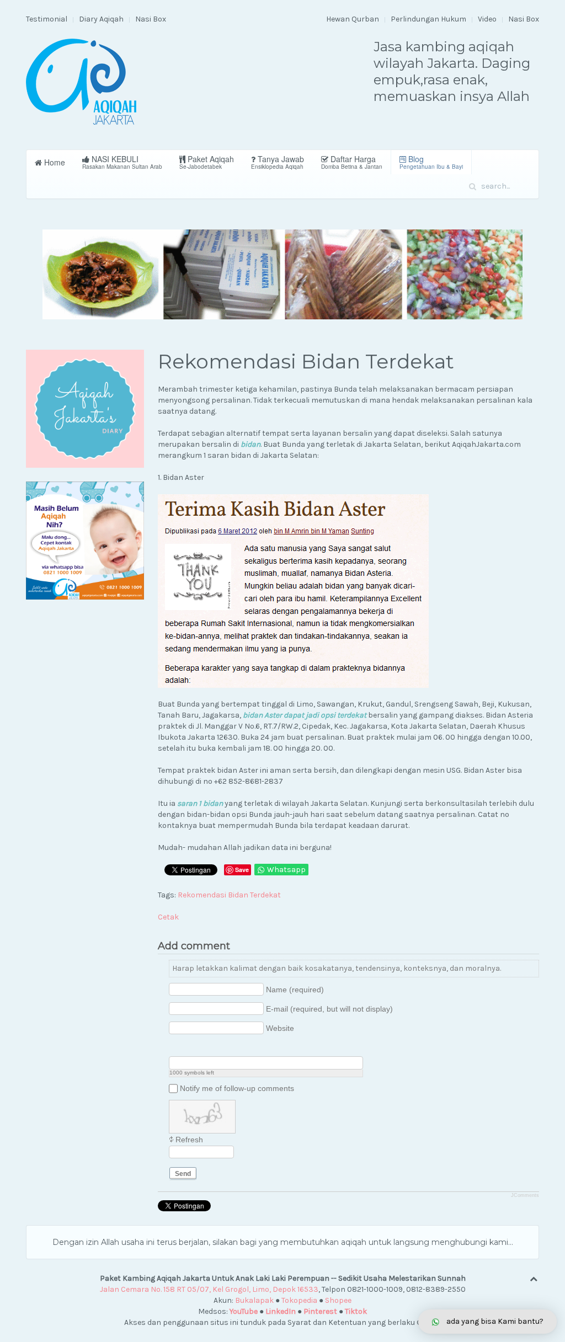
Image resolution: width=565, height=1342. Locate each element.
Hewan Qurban (352, 19)
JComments (525, 1195)
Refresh (189, 1139)
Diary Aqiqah (101, 19)
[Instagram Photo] (202, 1047)
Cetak (168, 917)
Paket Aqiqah (206, 161)
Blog (431, 161)
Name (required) (295, 989)
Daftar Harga (351, 161)
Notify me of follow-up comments (237, 1088)
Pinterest (320, 1311)
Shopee (338, 1300)
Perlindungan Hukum (428, 19)
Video (487, 19)
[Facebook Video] (189, 1047)
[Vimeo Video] (216, 1047)
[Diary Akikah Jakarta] (85, 409)
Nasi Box (150, 19)
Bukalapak (254, 1300)
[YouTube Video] (175, 1047)
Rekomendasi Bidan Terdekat (229, 895)
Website (280, 1028)
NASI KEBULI (122, 161)
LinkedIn (280, 1311)
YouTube (244, 1311)
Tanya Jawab (277, 161)
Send (183, 1174)
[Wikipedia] (230, 1047)
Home (53, 162)
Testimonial (46, 19)
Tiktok (356, 1311)
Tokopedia (299, 1300)
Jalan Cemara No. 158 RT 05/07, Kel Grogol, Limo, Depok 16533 (209, 1289)
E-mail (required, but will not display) (329, 1008)
